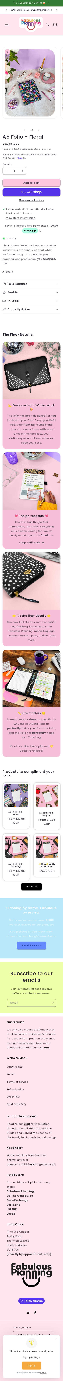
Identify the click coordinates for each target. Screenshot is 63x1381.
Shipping (22, 149)
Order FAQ (13, 1097)
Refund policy (15, 1089)
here (31, 1164)
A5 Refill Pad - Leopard (47, 814)
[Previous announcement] (6, 10)
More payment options (31, 200)
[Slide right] (39, 130)
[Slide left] (24, 130)
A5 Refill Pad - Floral (16, 813)
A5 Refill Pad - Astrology (16, 865)
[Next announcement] (56, 10)
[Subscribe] (52, 1003)
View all (31, 886)
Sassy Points (14, 1066)
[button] (6, 24)
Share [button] (9, 271)
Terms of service (17, 1082)
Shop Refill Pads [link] (29, 542)
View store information (20, 218)
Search (11, 1074)
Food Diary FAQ (16, 1104)
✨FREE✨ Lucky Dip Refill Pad (47, 865)
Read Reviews (31, 945)
